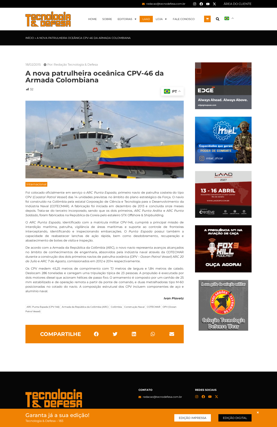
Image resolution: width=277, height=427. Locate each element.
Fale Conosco (184, 19)
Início (29, 37)
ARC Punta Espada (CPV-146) (43, 306)
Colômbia (116, 306)
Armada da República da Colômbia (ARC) (85, 306)
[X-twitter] (214, 4)
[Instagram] (194, 4)
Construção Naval (134, 306)
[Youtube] (208, 4)
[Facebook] (201, 4)
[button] (217, 19)
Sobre (107, 19)
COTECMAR (153, 306)
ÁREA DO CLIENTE (238, 4)
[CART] (207, 19)
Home (92, 19)
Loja (159, 19)
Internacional (36, 184)
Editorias (125, 19)
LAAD (146, 19)
